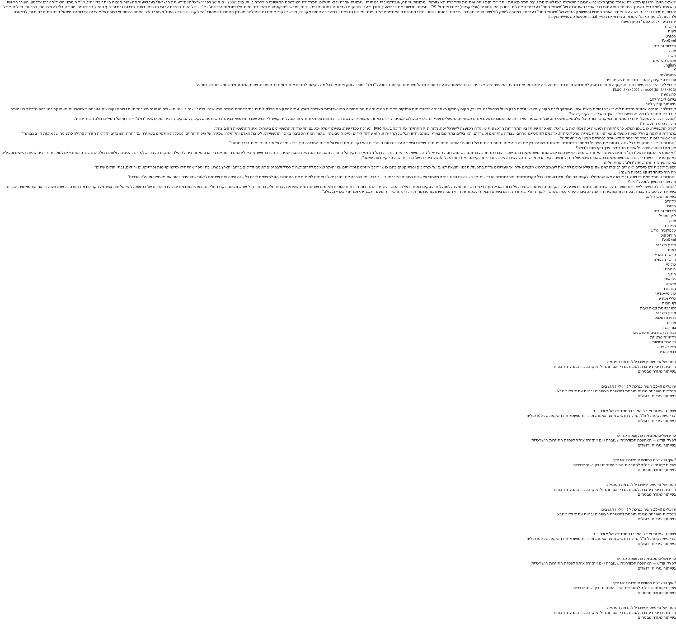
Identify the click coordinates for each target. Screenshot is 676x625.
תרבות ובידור (665, 46)
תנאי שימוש (666, 347)
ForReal (669, 41)
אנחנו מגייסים (664, 61)
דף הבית (669, 303)
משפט (671, 284)
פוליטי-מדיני (665, 294)
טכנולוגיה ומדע (663, 230)
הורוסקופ (668, 235)
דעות (672, 31)
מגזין (672, 56)
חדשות (670, 27)
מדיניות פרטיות (663, 337)
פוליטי (671, 264)
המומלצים (668, 75)
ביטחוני (669, 269)
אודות (671, 323)
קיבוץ (671, 109)
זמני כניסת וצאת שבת (658, 308)
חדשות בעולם (665, 260)
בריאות (670, 279)
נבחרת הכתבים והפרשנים (654, 333)
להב (663, 109)
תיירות (670, 226)
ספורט (670, 36)
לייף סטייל (667, 216)
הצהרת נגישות (664, 342)
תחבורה (669, 289)
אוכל (672, 51)
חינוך (672, 274)
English (669, 65)
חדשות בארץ (665, 255)
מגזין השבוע (666, 245)
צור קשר (669, 328)
